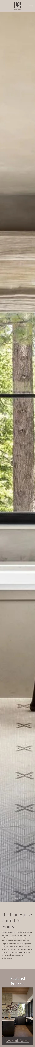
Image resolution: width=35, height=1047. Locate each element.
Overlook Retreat (17, 1041)
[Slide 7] (23, 898)
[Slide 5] (19, 898)
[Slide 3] (15, 898)
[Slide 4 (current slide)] (17, 898)
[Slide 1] (11, 898)
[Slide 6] (21, 898)
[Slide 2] (13, 898)
